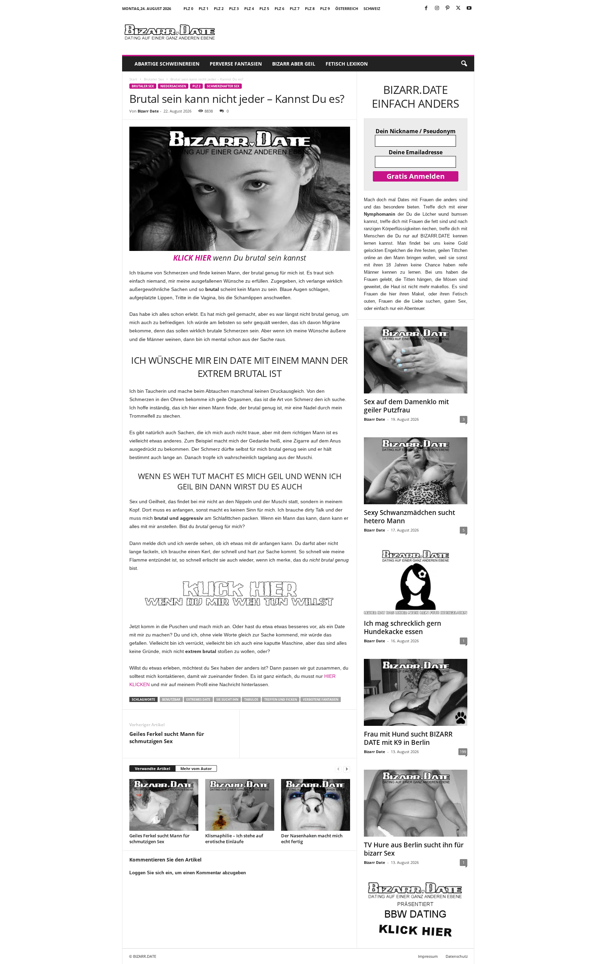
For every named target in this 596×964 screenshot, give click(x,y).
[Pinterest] (448, 8)
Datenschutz (457, 956)
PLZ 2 (218, 8)
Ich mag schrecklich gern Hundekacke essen (402, 627)
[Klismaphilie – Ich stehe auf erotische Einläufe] (239, 805)
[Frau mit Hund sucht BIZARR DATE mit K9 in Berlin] (415, 692)
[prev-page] (338, 768)
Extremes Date (198, 699)
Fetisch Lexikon (347, 63)
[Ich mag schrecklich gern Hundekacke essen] (415, 581)
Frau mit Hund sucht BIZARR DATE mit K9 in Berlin (408, 738)
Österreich (346, 8)
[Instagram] (437, 8)
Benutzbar (171, 699)
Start (133, 79)
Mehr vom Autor (196, 768)
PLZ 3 (234, 8)
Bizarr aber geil (293, 63)
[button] (463, 63)
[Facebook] (426, 8)
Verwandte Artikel (152, 768)
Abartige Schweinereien (167, 63)
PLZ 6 (279, 8)
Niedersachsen (173, 86)
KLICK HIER (192, 257)
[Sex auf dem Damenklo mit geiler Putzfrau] (415, 360)
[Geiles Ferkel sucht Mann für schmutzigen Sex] (163, 805)
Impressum (428, 956)
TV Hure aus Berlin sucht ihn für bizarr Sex (414, 849)
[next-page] (346, 768)
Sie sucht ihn (227, 699)
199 (463, 751)
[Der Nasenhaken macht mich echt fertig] (315, 805)
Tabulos (251, 699)
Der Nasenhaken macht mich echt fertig (311, 838)
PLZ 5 (264, 8)
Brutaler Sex (154, 79)
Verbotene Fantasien (320, 699)
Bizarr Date (148, 111)
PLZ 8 (310, 8)
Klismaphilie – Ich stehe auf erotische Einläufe (234, 838)
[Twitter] (458, 8)
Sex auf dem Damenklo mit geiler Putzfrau (406, 406)
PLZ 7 (294, 8)
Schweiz (372, 8)
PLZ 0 (188, 8)
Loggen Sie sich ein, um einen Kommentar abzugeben (187, 872)
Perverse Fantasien (236, 63)
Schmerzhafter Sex (223, 86)
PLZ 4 (249, 8)
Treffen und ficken (280, 699)
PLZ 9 (325, 8)
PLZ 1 (203, 8)
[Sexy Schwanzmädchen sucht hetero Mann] (415, 470)
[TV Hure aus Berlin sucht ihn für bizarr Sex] (415, 803)
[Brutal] (239, 593)
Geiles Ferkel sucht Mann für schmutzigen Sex (166, 737)
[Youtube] (469, 8)
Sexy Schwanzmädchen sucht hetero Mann (409, 516)
